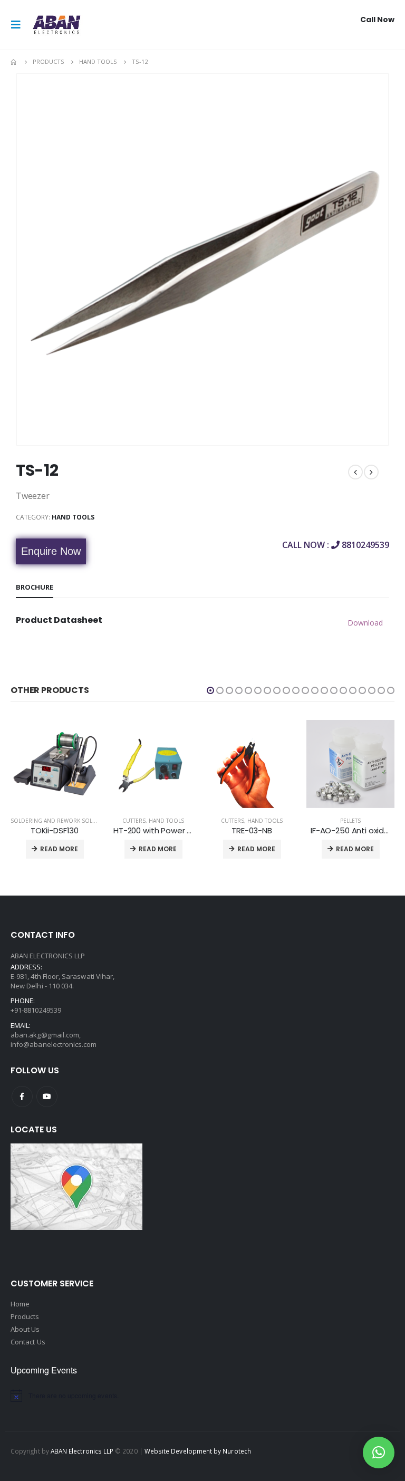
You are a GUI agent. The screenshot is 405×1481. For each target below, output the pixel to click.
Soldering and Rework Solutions (62, 820)
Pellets (350, 820)
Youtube (46, 1096)
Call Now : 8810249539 (335, 545)
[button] (210, 690)
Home (20, 1304)
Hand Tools (73, 517)
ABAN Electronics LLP (82, 1451)
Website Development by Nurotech (197, 1451)
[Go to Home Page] (14, 61)
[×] (378, 1452)
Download (365, 623)
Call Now (377, 19)
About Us (25, 1329)
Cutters (134, 820)
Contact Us (28, 1342)
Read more (59, 848)
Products (25, 1316)
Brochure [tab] (34, 587)
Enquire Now (51, 551)
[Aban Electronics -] (56, 25)
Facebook (22, 1096)
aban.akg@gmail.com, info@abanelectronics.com (54, 1039)
